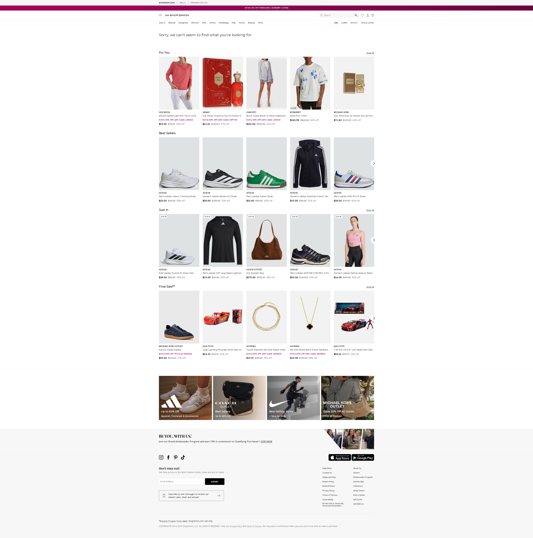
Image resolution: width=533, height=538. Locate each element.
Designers (183, 22)
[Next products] (374, 163)
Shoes (213, 22)
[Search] (339, 15)
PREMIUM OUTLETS (199, 2)
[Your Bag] (372, 15)
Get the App (358, 481)
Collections (358, 486)
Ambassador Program (363, 477)
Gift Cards (357, 499)
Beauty (251, 22)
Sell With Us (358, 504)
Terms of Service (329, 495)
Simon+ (354, 22)
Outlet (344, 22)
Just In (162, 22)
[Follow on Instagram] (161, 458)
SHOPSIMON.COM (167, 2)
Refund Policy (328, 486)
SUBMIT (215, 481)
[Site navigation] (160, 16)
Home (242, 22)
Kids (234, 22)
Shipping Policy (329, 477)
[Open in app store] (340, 459)
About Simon (358, 490)
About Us (357, 468)
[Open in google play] (363, 459)
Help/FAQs (327, 468)
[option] (179, 91)
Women (195, 22)
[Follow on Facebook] (168, 458)
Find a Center (367, 22)
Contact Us (327, 472)
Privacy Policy (328, 490)
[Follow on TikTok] (183, 458)
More (260, 22)
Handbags (224, 22)
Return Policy (328, 481)
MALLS (183, 2)
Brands (172, 22)
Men (204, 22)
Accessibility (327, 499)
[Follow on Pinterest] (176, 458)
